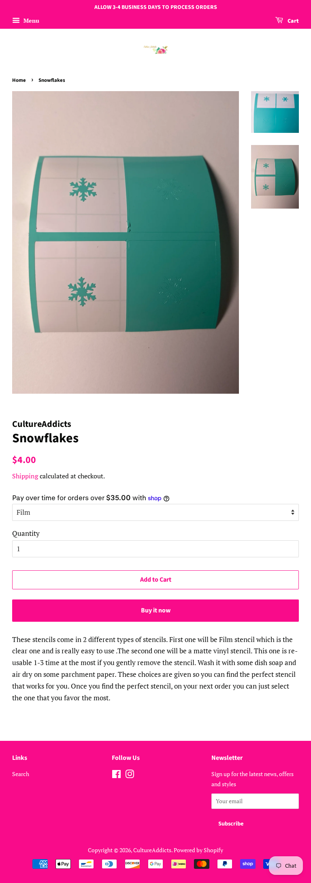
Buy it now (155, 610)
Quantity (26, 533)
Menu (30, 20)
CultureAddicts (152, 850)
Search (20, 774)
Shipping (25, 475)
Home (19, 80)
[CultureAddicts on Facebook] (116, 775)
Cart (292, 21)
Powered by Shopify (198, 850)
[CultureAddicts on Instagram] (129, 775)
